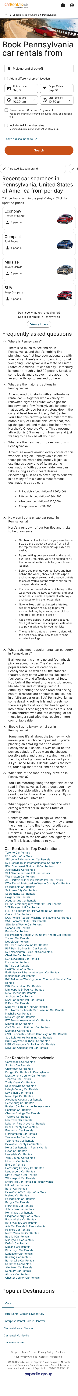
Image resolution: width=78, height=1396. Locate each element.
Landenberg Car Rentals (20, 1171)
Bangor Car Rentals (17, 1202)
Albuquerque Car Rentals (20, 900)
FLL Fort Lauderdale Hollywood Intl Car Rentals (34, 910)
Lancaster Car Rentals (19, 1253)
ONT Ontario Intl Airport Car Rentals (27, 1027)
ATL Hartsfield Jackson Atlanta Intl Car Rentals (34, 880)
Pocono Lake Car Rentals (20, 1219)
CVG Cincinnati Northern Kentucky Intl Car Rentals (36, 1034)
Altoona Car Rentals (17, 1274)
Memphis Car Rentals (18, 1030)
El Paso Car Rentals (17, 1003)
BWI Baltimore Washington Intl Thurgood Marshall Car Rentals (38, 981)
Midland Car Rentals (17, 1246)
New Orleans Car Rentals (20, 993)
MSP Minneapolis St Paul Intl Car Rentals (30, 1044)
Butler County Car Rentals (21, 1222)
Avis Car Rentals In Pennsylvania (25, 1226)
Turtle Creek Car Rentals (20, 1082)
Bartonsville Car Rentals (19, 1260)
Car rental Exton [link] (14, 1342)
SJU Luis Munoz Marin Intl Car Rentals (28, 1037)
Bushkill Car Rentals (17, 1236)
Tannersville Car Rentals (20, 1137)
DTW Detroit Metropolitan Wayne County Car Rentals (37, 883)
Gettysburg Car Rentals (19, 1103)
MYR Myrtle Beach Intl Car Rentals (26, 1006)
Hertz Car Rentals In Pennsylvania (26, 1147)
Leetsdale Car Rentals (18, 1154)
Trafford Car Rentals (17, 1116)
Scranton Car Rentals (18, 1263)
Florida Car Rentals (17, 931)
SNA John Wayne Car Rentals (23, 924)
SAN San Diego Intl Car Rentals (24, 999)
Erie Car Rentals (15, 1164)
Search (39, 150)
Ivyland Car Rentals (17, 1195)
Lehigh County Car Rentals (21, 1089)
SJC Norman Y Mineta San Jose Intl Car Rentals (34, 1010)
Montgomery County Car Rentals (25, 1075)
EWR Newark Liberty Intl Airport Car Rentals (32, 972)
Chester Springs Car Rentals (22, 1113)
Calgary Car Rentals (17, 897)
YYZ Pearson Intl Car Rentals (23, 907)
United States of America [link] (25, 14)
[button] (39, 139)
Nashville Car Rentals (18, 1013)
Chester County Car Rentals (22, 1277)
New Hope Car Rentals (19, 1096)
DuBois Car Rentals (17, 1243)
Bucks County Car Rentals (21, 1126)
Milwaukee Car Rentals (19, 1023)
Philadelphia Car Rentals (20, 886)
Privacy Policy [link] (46, 1352)
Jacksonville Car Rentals (20, 869)
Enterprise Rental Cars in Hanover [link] (24, 1321)
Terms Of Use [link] (29, 1352)
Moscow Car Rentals (17, 1161)
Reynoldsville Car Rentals (20, 1085)
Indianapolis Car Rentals (20, 975)
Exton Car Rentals (16, 1150)
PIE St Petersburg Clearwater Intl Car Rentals (33, 903)
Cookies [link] (60, 1352)
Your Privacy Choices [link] (25, 1356)
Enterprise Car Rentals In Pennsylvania (29, 1181)
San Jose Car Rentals (18, 856)
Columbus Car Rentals (19, 969)
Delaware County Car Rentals (23, 1144)
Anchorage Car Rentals (19, 996)
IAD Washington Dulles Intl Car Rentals (28, 951)
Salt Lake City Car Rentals (21, 890)
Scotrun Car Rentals (17, 1065)
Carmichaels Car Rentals (20, 1061)
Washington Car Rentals (20, 876)
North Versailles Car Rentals (22, 1233)
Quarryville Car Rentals (19, 1240)
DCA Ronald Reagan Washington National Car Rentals (38, 917)
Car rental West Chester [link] (18, 1328)
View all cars (39, 324)
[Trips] (62, 5)
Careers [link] (43, 1356)
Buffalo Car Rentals (17, 965)
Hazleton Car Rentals (18, 1109)
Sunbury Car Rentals (18, 1270)
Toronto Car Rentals (17, 852)
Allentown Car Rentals (18, 1267)
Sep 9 (17, 90)
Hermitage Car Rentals (19, 1212)
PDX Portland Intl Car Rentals (23, 986)
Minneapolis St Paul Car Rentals (24, 989)
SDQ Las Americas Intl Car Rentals (26, 1047)
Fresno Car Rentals (17, 962)
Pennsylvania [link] (49, 14)
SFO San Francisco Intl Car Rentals (26, 945)
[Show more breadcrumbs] (5, 14)
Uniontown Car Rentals (19, 1068)
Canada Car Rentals (17, 927)
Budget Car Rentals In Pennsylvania (27, 1072)
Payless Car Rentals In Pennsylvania (27, 1106)
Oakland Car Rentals (18, 914)
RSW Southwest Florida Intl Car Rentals (29, 866)
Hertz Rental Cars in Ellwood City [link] (24, 1313)
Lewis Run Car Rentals (19, 1092)
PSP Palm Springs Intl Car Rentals (26, 948)
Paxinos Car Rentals (17, 1229)
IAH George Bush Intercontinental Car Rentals (33, 862)
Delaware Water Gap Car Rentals (25, 1192)
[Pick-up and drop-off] (39, 68)
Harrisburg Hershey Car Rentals (24, 1168)
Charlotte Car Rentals (18, 955)
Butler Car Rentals (16, 1188)
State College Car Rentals (21, 1174)
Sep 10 (53, 90)
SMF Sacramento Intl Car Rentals (25, 921)
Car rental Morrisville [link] (16, 1335)
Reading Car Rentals (17, 1257)
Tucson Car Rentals (17, 938)
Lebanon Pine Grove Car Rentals (25, 1123)
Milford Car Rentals (17, 1185)
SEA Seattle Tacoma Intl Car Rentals (27, 873)
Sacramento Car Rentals (20, 893)
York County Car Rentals (20, 1157)
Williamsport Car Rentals (20, 1178)
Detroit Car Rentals (17, 941)
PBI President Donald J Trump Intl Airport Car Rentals (38, 934)
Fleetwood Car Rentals (19, 1130)
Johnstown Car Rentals (19, 1209)
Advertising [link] (56, 1356)
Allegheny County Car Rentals (23, 1099)
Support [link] (15, 1352)
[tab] (8, 1303)
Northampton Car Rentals (21, 1133)
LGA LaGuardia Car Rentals (22, 958)
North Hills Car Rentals (19, 1205)
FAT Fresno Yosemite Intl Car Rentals (27, 1020)
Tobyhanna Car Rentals (19, 1140)
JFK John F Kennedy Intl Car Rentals (27, 859)
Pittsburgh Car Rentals (19, 1250)
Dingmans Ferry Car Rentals (22, 1216)
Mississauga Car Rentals (20, 1017)
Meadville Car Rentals (18, 1120)
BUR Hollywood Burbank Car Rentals (27, 1040)
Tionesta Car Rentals (18, 1079)
